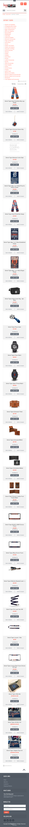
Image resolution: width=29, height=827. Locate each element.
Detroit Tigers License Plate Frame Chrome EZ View (14, 666)
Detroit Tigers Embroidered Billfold (14, 468)
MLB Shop (8, 14)
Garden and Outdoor (9, 45)
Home (4, 14)
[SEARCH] (25, 10)
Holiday (6, 53)
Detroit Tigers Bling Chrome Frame (14, 553)
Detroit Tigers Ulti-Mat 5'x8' (14, 722)
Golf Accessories (9, 50)
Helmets (7, 52)
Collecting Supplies (9, 37)
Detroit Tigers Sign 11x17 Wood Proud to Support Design (15, 186)
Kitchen (6, 58)
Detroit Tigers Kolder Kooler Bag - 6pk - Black (14, 299)
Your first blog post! (8, 794)
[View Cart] (25, 4)
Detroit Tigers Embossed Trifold (14, 411)
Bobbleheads (8, 34)
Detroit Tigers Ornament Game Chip (15, 129)
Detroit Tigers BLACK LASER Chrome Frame (14, 525)
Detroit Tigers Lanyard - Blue (15, 637)
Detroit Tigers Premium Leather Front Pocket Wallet (14, 497)
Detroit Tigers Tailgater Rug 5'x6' (15, 750)
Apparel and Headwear (10, 24)
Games (6, 44)
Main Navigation (4, 10)
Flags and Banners (9, 40)
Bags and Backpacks (10, 29)
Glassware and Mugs (9, 48)
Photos (6, 66)
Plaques (7, 69)
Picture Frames (8, 68)
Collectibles (7, 36)
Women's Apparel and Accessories (13, 74)
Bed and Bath (8, 32)
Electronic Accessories (10, 39)
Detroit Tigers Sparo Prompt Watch (14, 383)
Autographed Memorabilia (10, 26)
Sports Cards (8, 71)
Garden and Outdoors (10, 47)
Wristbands (7, 77)
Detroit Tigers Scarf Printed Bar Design (14, 214)
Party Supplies (8, 65)
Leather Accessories (9, 60)
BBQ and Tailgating (9, 31)
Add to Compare (20, 111)
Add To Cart (15, 108)
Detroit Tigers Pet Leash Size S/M (14, 609)
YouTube (13, 820)
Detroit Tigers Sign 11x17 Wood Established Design (14, 242)
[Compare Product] (21, 4)
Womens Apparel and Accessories (12, 76)
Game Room (8, 42)
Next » (25, 81)
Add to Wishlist (9, 111)
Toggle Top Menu (14, 0)
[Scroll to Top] (24, 770)
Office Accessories (9, 63)
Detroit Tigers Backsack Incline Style (15, 157)
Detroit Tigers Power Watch (14, 355)
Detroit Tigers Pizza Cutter (14, 327)
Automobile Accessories (10, 28)
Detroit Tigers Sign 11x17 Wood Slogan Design (14, 271)
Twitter (7, 820)
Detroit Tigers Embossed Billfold (14, 440)
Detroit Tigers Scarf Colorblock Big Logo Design (14, 101)
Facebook (5, 820)
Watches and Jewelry (9, 73)
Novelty (6, 61)
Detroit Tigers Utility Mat (14, 694)
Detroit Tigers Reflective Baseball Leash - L (14, 581)
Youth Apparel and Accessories (12, 79)
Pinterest (10, 820)
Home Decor (8, 56)
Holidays (7, 55)
